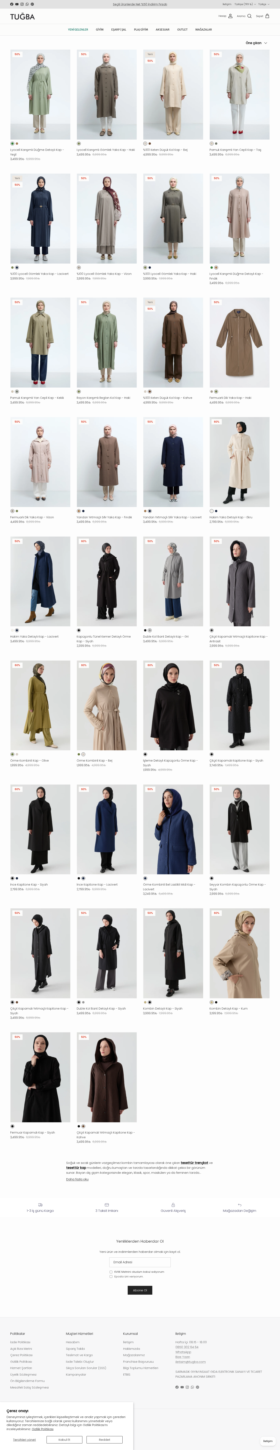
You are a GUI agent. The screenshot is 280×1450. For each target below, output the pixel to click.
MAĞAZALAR (203, 29)
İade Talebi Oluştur (80, 1361)
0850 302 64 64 (186, 1347)
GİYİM (100, 29)
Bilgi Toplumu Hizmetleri (140, 1368)
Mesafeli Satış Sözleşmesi (29, 1387)
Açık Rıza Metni (21, 1349)
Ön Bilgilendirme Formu (27, 1381)
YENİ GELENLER (78, 29)
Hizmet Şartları (21, 1368)
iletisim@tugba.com (190, 1362)
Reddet (104, 1439)
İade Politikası (20, 1342)
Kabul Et (64, 1439)
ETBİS (126, 1374)
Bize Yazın (182, 1357)
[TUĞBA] (22, 16)
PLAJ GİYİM (141, 29)
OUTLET (182, 29)
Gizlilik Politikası (42, 1429)
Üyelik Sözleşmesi (23, 1374)
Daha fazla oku (77, 1179)
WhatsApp (183, 1352)
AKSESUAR (163, 29)
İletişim (227, 4)
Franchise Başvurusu (138, 1361)
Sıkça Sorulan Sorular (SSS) (86, 1368)
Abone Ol (140, 1290)
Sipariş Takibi (75, 1349)
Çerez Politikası (21, 1355)
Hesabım (73, 1342)
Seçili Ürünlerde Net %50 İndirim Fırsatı (140, 4)
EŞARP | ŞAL (118, 29)
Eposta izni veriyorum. (128, 1276)
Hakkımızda (131, 1349)
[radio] (12, 144)
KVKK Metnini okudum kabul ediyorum (139, 1272)
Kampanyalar (76, 1374)
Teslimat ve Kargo (79, 1355)
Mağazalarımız (134, 1355)
